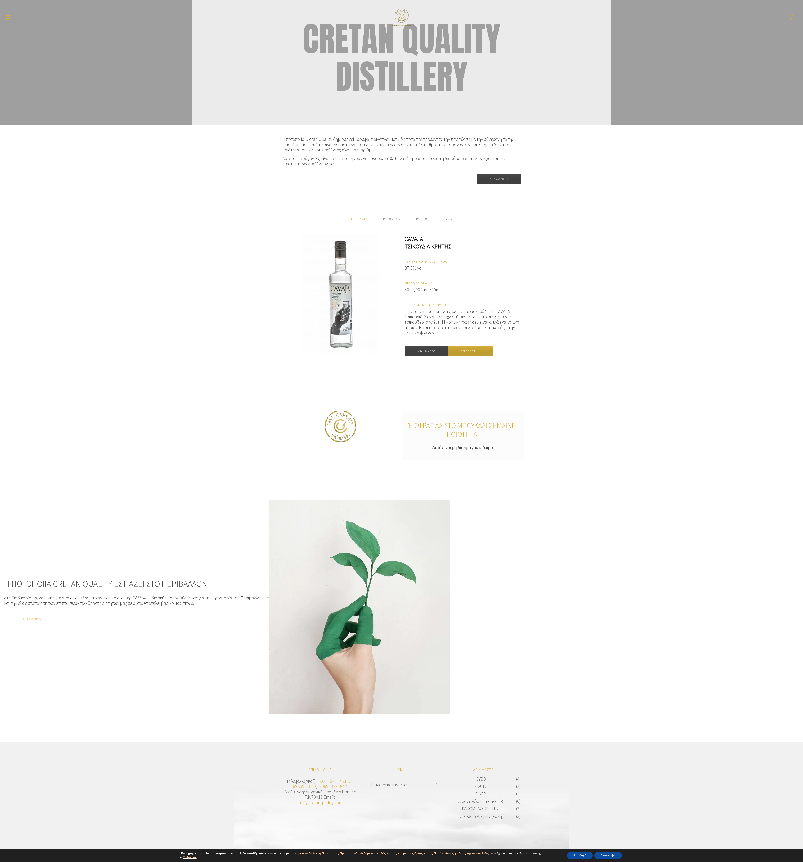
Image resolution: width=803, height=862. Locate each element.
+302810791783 (331, 781)
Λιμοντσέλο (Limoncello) (480, 801)
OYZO (481, 779)
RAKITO (481, 786)
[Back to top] (793, 852)
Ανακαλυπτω (426, 351)
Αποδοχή (579, 855)
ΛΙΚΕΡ (480, 794)
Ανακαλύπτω (499, 179)
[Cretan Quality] (401, 17)
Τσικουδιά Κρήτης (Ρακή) (480, 816)
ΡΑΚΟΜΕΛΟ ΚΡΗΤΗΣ (480, 809)
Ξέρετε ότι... (470, 351)
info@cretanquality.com (320, 802)
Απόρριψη (608, 855)
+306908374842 (332, 786)
